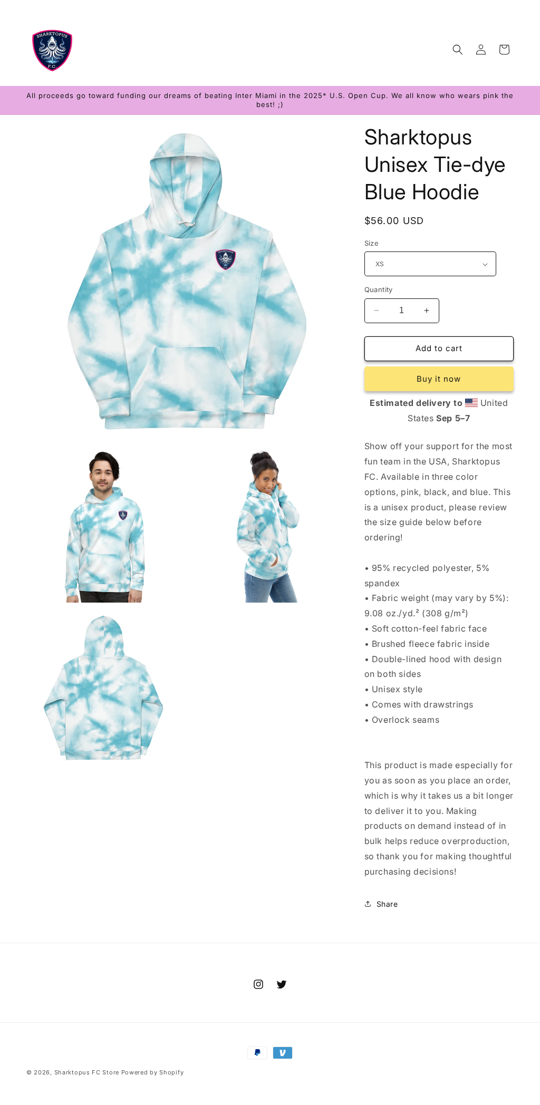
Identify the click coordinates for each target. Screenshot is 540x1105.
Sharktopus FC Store (86, 1072)
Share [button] (387, 903)
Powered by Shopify (152, 1072)
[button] (457, 49)
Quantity (378, 289)
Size (371, 243)
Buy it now (439, 379)
